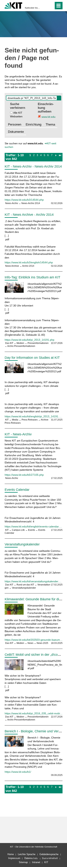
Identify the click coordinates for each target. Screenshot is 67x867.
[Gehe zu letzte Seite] (60, 155)
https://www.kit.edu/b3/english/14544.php (29, 262)
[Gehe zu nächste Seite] (56, 155)
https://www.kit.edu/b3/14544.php (24, 199)
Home (10, 854)
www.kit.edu (48, 116)
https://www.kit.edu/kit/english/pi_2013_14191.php (34, 416)
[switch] (44, 6)
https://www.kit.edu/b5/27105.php (24, 474)
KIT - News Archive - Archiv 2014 (29, 214)
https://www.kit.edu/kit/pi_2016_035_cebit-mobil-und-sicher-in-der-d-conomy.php (34, 713)
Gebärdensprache (48, 854)
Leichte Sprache (26, 854)
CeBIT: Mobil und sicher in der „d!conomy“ (36, 654)
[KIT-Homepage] (13, 5)
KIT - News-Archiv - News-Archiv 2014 (33, 166)
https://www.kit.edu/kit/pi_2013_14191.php (29, 339)
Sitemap (23, 862)
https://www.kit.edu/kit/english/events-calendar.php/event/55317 (34, 526)
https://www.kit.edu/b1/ (18, 771)
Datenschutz (31, 858)
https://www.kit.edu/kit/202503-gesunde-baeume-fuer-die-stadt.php (34, 639)
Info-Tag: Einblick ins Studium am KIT (32, 277)
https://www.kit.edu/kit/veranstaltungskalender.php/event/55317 (34, 581)
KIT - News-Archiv (18, 434)
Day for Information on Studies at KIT (32, 357)
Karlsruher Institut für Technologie (32, 8)
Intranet (36, 862)
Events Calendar (17, 490)
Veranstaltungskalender (22, 544)
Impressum (14, 858)
